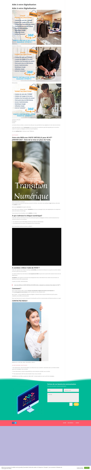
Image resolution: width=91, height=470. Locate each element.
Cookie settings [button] (80, 467)
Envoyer (76, 404)
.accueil (64, 422)
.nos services (70, 422)
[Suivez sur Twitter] (16, 423)
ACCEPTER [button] (87, 467)
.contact (77, 422)
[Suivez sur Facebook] (13, 423)
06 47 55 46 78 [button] (15, 135)
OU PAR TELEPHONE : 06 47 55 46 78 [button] (19, 365)
